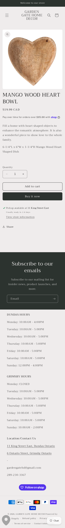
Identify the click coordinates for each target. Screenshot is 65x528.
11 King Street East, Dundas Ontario (31, 446)
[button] (7, 15)
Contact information (44, 523)
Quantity (7, 167)
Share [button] (10, 227)
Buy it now (32, 196)
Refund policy (29, 518)
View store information (20, 217)
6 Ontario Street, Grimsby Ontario (29, 453)
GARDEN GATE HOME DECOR (30, 514)
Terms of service (22, 523)
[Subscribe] (54, 299)
